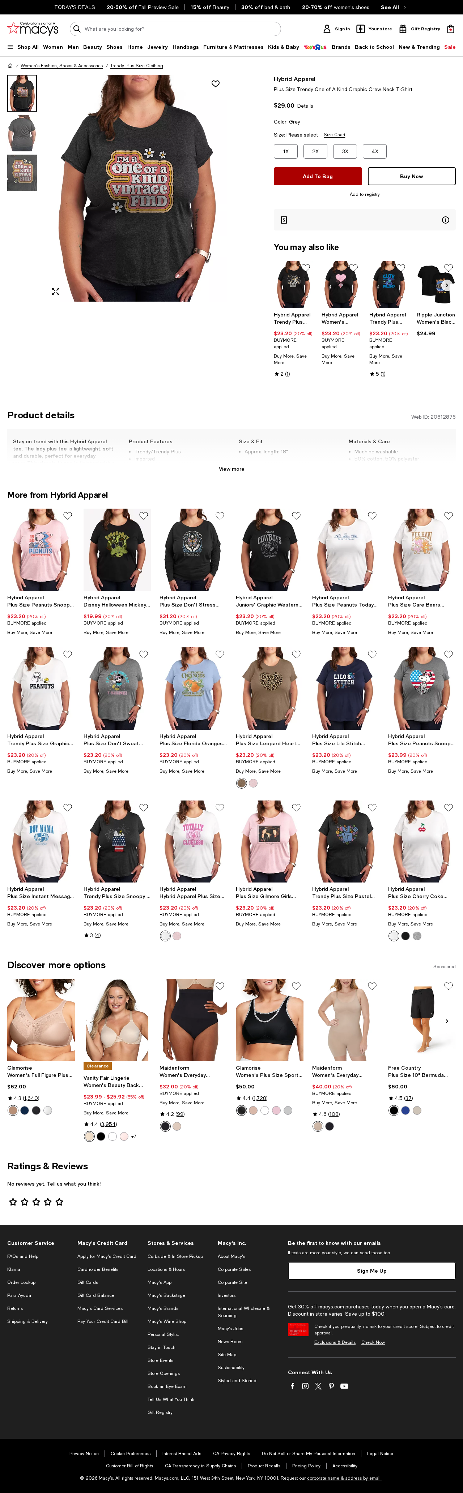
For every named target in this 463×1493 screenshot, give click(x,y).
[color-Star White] (112, 1136)
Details (305, 106)
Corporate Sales (234, 1269)
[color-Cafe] (13, 1110)
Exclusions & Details (335, 1342)
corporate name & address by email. (344, 1478)
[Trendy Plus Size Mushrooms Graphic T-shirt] (293, 284)
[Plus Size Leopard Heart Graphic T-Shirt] (269, 688)
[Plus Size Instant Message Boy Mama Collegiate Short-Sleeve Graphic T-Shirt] (41, 842)
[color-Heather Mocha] (241, 783)
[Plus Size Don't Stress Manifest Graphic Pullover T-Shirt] (193, 550)
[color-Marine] (405, 1110)
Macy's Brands (163, 1308)
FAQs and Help (22, 1256)
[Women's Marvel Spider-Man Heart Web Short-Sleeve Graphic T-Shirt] (341, 284)
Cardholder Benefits (97, 1269)
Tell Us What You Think (171, 1399)
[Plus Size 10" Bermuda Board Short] (422, 1020)
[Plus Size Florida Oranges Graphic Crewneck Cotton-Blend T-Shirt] (193, 688)
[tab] (22, 93)
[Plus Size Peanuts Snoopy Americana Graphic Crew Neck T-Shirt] (422, 688)
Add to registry (365, 194)
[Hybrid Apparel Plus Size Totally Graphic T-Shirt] (193, 842)
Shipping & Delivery (27, 1321)
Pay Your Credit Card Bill (102, 1321)
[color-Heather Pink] (253, 783)
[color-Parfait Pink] (276, 1110)
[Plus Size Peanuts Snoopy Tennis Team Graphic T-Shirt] (41, 550)
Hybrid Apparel (294, 78)
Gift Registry (160, 1412)
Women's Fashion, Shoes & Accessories (62, 65)
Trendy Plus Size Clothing (136, 65)
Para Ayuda (19, 1295)
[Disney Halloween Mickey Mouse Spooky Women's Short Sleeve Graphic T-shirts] (117, 550)
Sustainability (231, 1367)
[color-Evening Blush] (177, 1126)
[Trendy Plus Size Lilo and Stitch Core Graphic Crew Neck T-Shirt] (388, 284)
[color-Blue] (24, 1110)
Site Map (227, 1354)
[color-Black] (405, 936)
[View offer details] (365, 219)
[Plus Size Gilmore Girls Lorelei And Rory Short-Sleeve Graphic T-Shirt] (269, 842)
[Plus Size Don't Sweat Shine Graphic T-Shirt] (117, 688)
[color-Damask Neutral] (89, 1136)
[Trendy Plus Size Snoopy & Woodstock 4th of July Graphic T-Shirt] (117, 842)
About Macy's (231, 1256)
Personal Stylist (163, 1334)
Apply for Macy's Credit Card (106, 1256)
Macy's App (159, 1282)
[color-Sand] (417, 1110)
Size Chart (334, 134)
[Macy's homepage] (10, 66)
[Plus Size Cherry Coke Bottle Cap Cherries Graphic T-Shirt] (422, 842)
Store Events (160, 1360)
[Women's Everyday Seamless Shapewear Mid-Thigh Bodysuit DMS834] (346, 1020)
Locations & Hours (166, 1269)
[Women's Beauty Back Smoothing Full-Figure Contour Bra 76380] (117, 1020)
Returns (15, 1308)
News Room (230, 1341)
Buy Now (411, 176)
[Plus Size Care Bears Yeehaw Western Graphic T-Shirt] (422, 550)
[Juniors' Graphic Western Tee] (269, 550)
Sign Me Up (372, 1271)
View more (232, 469)
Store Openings (164, 1373)
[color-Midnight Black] (101, 1136)
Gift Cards (87, 1282)
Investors (226, 1295)
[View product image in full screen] (55, 291)
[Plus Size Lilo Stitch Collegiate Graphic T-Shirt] (346, 688)
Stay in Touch (161, 1347)
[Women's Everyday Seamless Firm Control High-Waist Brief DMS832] (193, 1020)
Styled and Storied (237, 1380)
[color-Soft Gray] (288, 1110)
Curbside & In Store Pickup (175, 1256)
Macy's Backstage (166, 1295)
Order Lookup (21, 1282)
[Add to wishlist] (215, 84)
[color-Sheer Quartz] (124, 1136)
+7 (133, 1136)
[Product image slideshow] (136, 188)
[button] (117, 188)
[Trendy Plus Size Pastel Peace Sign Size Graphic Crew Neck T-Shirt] (346, 842)
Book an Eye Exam (167, 1386)
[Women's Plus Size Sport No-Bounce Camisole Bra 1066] (269, 1020)
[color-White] (165, 936)
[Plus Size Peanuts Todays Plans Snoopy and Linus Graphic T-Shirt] (346, 550)
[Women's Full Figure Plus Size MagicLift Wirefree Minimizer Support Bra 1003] (41, 1020)
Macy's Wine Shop (167, 1321)
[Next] (447, 285)
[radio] (241, 783)
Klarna (13, 1269)
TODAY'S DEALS (74, 7)
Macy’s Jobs (230, 1328)
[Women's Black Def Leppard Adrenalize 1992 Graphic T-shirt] (436, 284)
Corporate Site (232, 1282)
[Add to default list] (305, 268)
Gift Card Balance (95, 1295)
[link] (293, 344)
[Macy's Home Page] (32, 29)
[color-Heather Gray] (417, 936)
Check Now (373, 1342)
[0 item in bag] (451, 29)
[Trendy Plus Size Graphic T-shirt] (41, 688)
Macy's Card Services (100, 1308)
